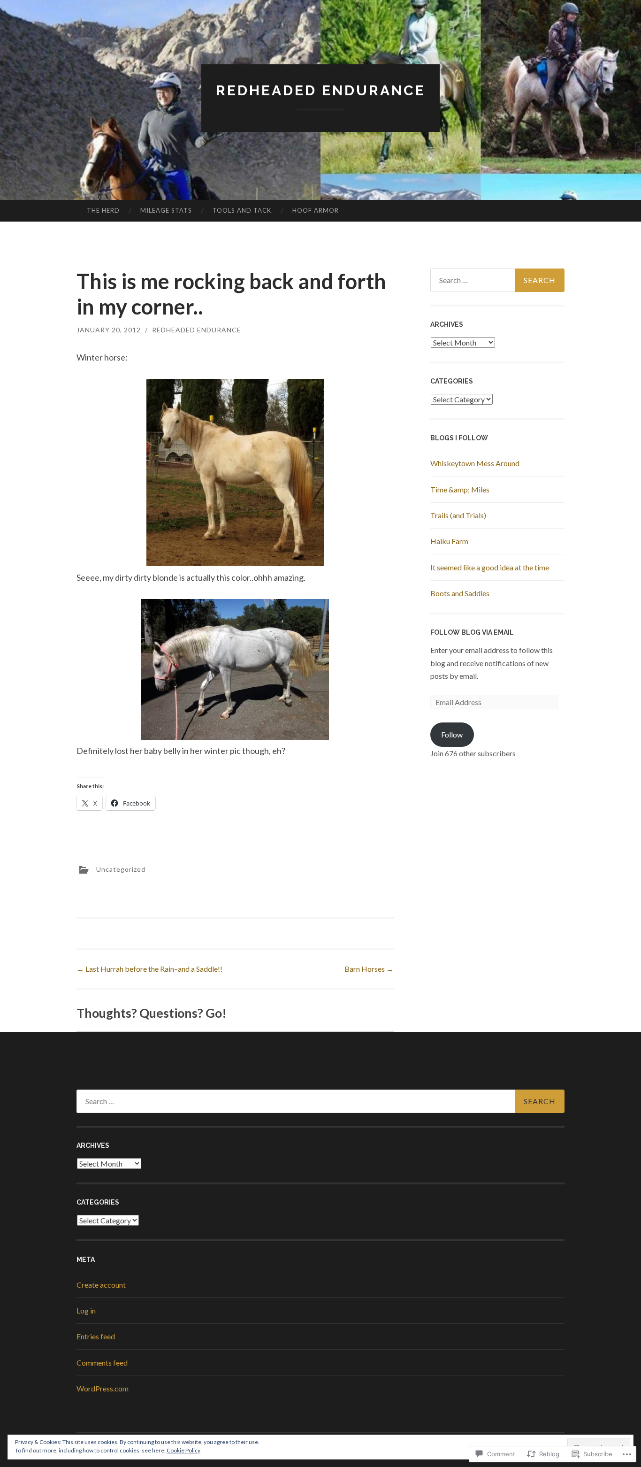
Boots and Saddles (459, 593)
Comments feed (102, 1362)
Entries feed (95, 1336)
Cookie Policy (183, 1450)
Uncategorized (120, 869)
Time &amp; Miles (459, 489)
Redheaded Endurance (321, 90)
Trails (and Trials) (458, 515)
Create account (101, 1284)
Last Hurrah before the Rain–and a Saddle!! (149, 968)
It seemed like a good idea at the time (489, 567)
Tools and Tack (242, 210)
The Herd (103, 210)
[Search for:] (497, 280)
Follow (452, 734)
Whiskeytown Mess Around (474, 463)
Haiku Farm (449, 541)
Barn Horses (369, 968)
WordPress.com (102, 1388)
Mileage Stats (166, 210)
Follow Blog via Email (472, 632)
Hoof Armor (315, 210)
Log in (86, 1310)
